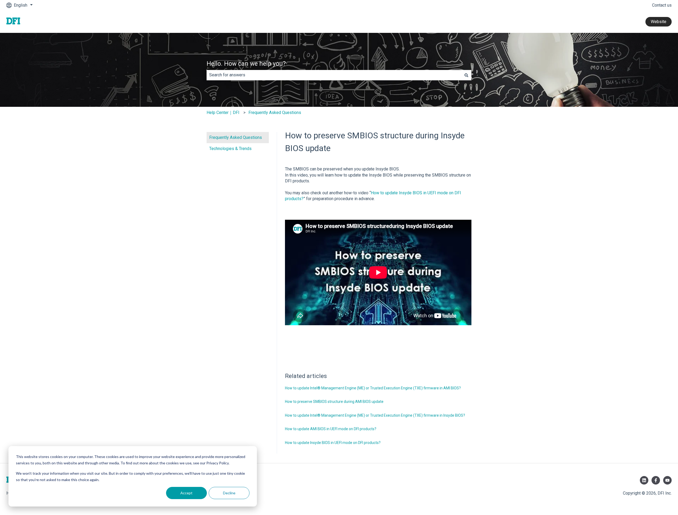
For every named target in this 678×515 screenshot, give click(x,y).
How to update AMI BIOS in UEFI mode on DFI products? (330, 429)
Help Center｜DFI (223, 112)
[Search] (466, 75)
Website (658, 21)
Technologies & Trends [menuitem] (230, 148)
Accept (186, 493)
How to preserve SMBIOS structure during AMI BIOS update (334, 401)
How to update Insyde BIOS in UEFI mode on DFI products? (333, 443)
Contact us (662, 5)
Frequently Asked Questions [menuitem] (235, 137)
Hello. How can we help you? (246, 63)
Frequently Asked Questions (274, 112)
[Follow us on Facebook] (656, 480)
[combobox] (334, 75)
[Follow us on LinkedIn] (644, 480)
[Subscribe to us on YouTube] (667, 480)
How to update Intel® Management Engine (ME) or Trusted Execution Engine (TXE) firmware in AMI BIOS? (373, 388)
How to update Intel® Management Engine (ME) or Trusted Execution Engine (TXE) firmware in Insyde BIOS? (375, 415)
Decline (229, 493)
